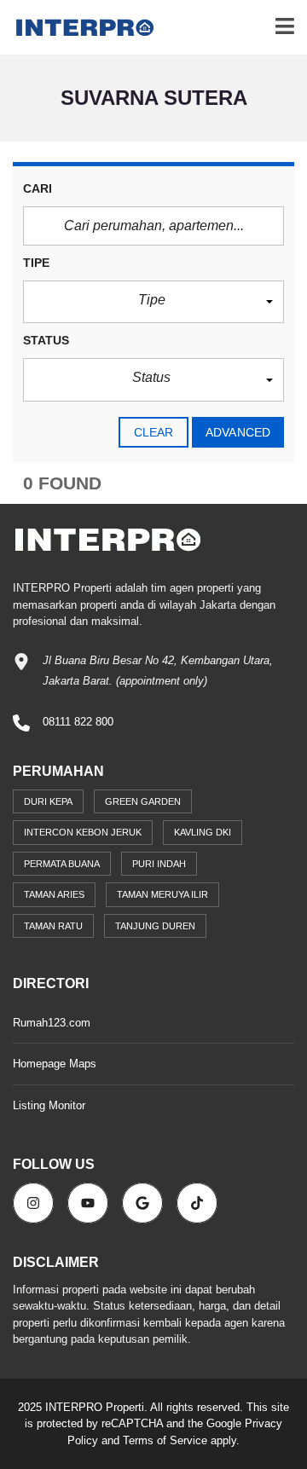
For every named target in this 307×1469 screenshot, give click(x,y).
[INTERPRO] (78, 27)
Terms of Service (165, 1440)
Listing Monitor (49, 1105)
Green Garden (143, 801)
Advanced (238, 432)
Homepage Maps (54, 1063)
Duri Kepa (48, 801)
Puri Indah (159, 864)
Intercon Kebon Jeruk (83, 832)
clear (154, 432)
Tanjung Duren (155, 926)
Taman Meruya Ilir (162, 894)
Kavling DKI (202, 832)
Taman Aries (54, 894)
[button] (153, 302)
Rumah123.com (51, 1022)
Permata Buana (62, 864)
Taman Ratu (53, 926)
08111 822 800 (78, 721)
